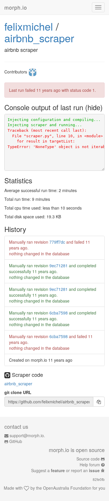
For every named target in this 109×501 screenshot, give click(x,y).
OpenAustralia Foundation (67, 488)
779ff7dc (57, 242)
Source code (88, 459)
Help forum (90, 464)
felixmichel (28, 26)
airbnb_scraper (39, 37)
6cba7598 (58, 313)
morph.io (15, 7)
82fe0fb (99, 479)
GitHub (15, 441)
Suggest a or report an (65, 470)
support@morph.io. (27, 435)
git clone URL (17, 392)
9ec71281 (58, 265)
